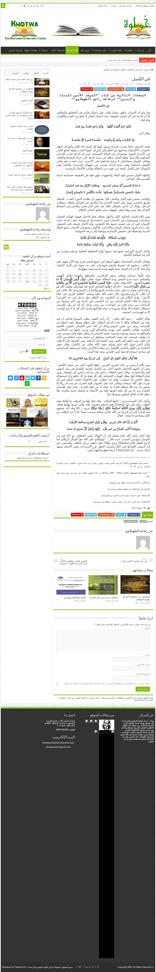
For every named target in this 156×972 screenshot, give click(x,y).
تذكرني (22, 351)
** (73, 99)
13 (20, 274)
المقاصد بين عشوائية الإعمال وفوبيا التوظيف (136, 598)
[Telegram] (24, 6)
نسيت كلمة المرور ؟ (37, 357)
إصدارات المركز (15, 50)
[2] (116, 404)
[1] (129, 150)
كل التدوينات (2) (43, 237)
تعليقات (26, 73)
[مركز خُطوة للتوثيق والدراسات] (138, 27)
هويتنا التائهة (28, 150)
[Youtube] (31, 6)
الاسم (147, 655)
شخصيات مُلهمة (30, 50)
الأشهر (36, 73)
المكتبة (130, 50)
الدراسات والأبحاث (134, 70)
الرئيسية (150, 50)
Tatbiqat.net (20, 967)
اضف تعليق (96, 84)
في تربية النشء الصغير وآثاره (134, 560)
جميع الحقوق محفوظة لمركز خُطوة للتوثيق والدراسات (50, 967)
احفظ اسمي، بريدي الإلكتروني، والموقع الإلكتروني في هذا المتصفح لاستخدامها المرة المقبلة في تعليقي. (106, 683)
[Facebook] (40, 6)
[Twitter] (37, 6)
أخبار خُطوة (102, 6)
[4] (119, 450)
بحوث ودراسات (100, 50)
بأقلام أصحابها (72, 50)
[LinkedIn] (34, 6)
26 (27, 281)
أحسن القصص (27, 100)
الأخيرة (46, 73)
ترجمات (44, 50)
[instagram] (28, 6)
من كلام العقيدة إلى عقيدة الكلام (19, 79)
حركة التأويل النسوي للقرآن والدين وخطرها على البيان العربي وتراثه (19, 115)
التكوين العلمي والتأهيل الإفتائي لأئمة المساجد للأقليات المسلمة (73, 561)
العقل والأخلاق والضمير (75, 597)
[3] (119, 442)
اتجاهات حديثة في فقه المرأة (104, 597)
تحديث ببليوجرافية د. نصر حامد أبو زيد (122, 60)
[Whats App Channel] (21, 6)
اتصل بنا (113, 6)
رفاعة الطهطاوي (141, 84)
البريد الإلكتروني (142, 664)
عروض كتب (85, 50)
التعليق (146, 628)
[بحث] (3, 5)
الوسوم (15, 73)
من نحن (140, 50)
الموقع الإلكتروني (143, 674)
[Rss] (43, 6)
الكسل (143, 521)
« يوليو (47, 288)
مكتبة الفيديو (116, 50)
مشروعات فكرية (58, 50)
